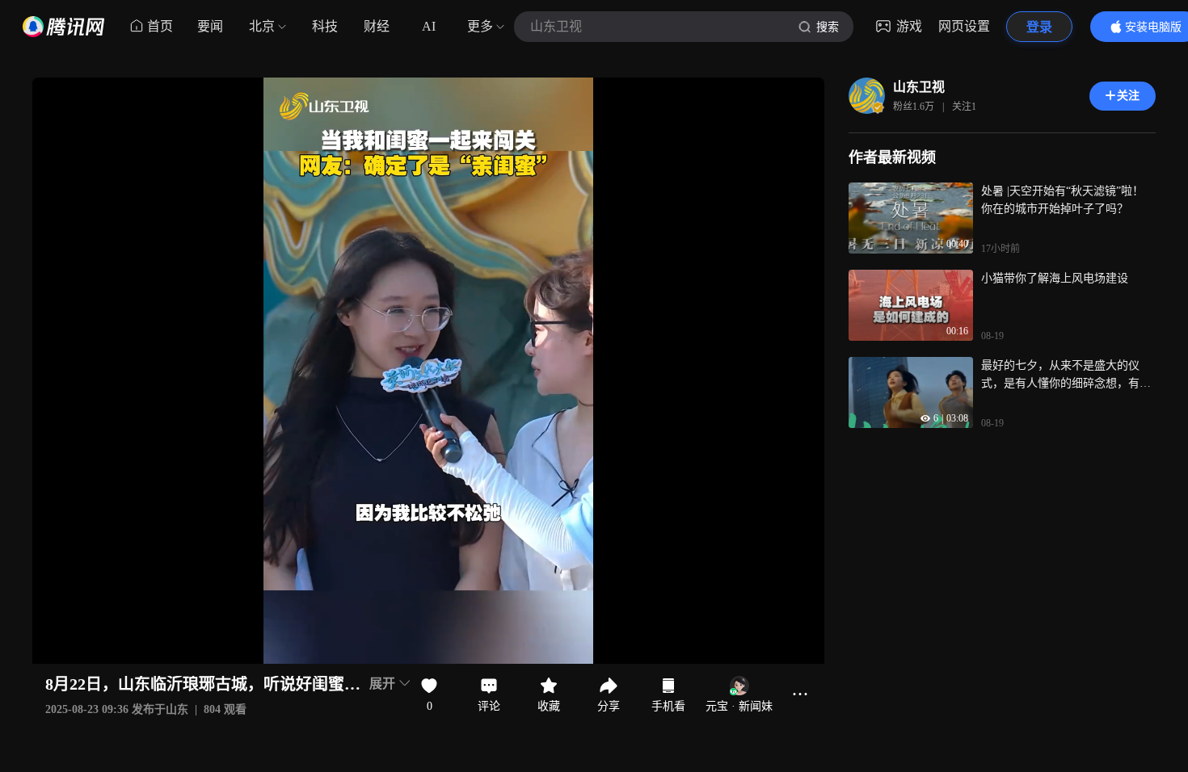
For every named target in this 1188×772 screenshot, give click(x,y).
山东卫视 (919, 87)
